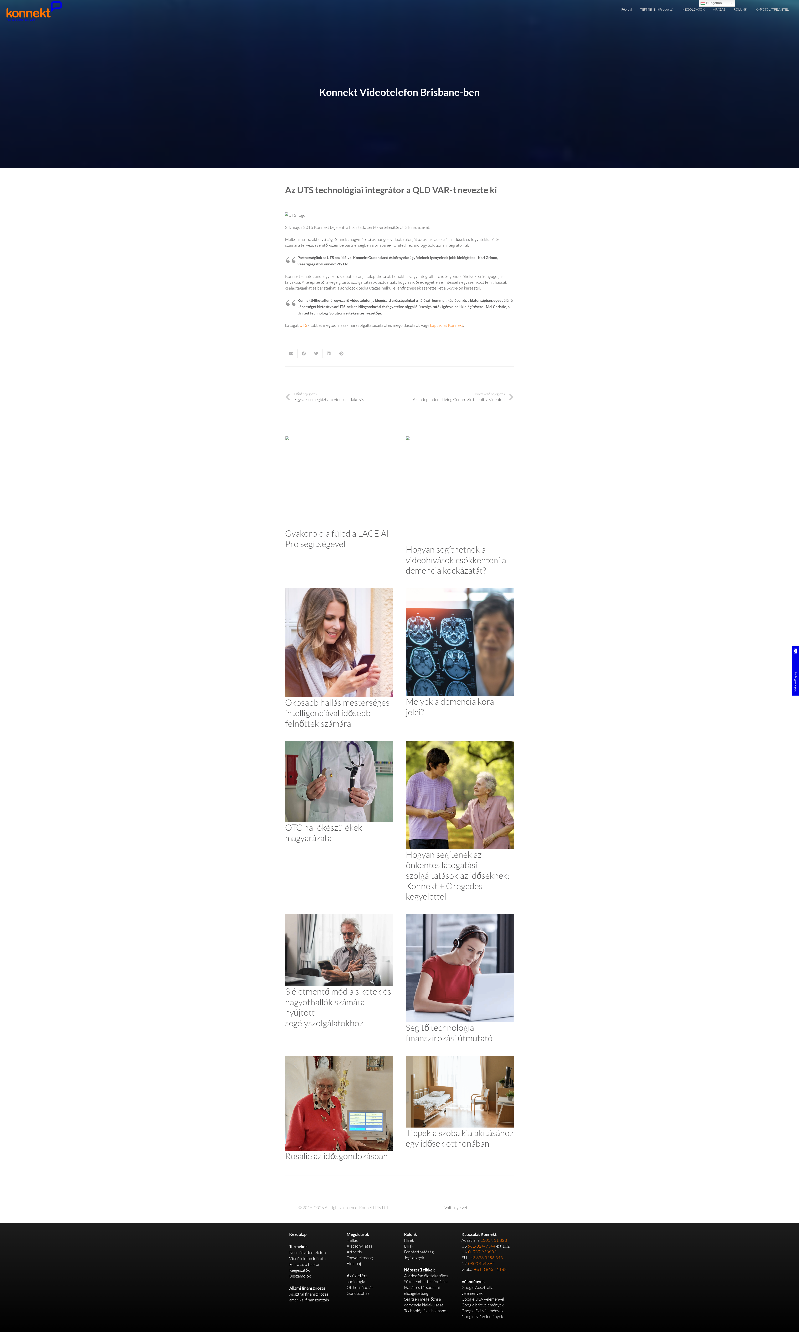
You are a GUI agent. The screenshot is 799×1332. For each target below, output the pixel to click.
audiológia (356, 1281)
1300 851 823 (493, 1240)
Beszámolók (300, 1276)
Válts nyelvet (455, 1207)
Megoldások (358, 1234)
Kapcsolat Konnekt (479, 1234)
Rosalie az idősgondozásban (336, 1155)
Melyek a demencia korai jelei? (451, 706)
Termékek (298, 1246)
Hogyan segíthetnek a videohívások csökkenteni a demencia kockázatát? (456, 560)
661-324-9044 (481, 1246)
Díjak (408, 1246)
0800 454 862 (481, 1263)
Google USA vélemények (483, 1299)
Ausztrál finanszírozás (309, 1294)
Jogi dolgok (414, 1257)
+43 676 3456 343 (485, 1257)
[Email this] (291, 353)
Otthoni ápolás (360, 1287)
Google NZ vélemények (482, 1316)
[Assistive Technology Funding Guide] (460, 917)
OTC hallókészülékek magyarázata (323, 832)
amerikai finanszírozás (309, 1299)
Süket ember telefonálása (426, 1281)
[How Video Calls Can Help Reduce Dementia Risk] (460, 438)
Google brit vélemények (483, 1304)
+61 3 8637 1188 (490, 1269)
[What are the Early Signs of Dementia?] (460, 590)
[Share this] (304, 353)
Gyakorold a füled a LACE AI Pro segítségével (337, 538)
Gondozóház (358, 1293)
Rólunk (410, 1234)
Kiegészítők (299, 1270)
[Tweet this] (316, 353)
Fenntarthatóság (419, 1251)
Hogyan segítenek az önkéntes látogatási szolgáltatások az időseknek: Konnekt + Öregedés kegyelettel (458, 875)
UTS (303, 325)
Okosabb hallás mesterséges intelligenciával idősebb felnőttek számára (337, 713)
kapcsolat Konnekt (446, 325)
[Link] (34, 11)
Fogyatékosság (360, 1257)
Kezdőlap (297, 1234)
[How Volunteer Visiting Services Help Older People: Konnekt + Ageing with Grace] (460, 743)
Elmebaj (354, 1263)
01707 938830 (482, 1251)
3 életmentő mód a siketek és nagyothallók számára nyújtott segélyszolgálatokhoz (338, 1007)
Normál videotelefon (307, 1252)
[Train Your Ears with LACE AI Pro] (339, 438)
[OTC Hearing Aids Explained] (339, 743)
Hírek (409, 1240)
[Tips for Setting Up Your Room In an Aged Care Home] (460, 1058)
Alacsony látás (359, 1246)
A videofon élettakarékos (426, 1275)
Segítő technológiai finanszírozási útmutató (449, 1032)
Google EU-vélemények (483, 1310)
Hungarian (713, 3)
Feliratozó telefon (304, 1264)
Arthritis (354, 1251)
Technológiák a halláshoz (426, 1310)
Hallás (352, 1240)
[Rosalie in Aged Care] (339, 1058)
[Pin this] (341, 353)
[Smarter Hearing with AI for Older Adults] (339, 590)
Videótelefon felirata (307, 1258)
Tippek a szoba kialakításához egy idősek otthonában (460, 1137)
